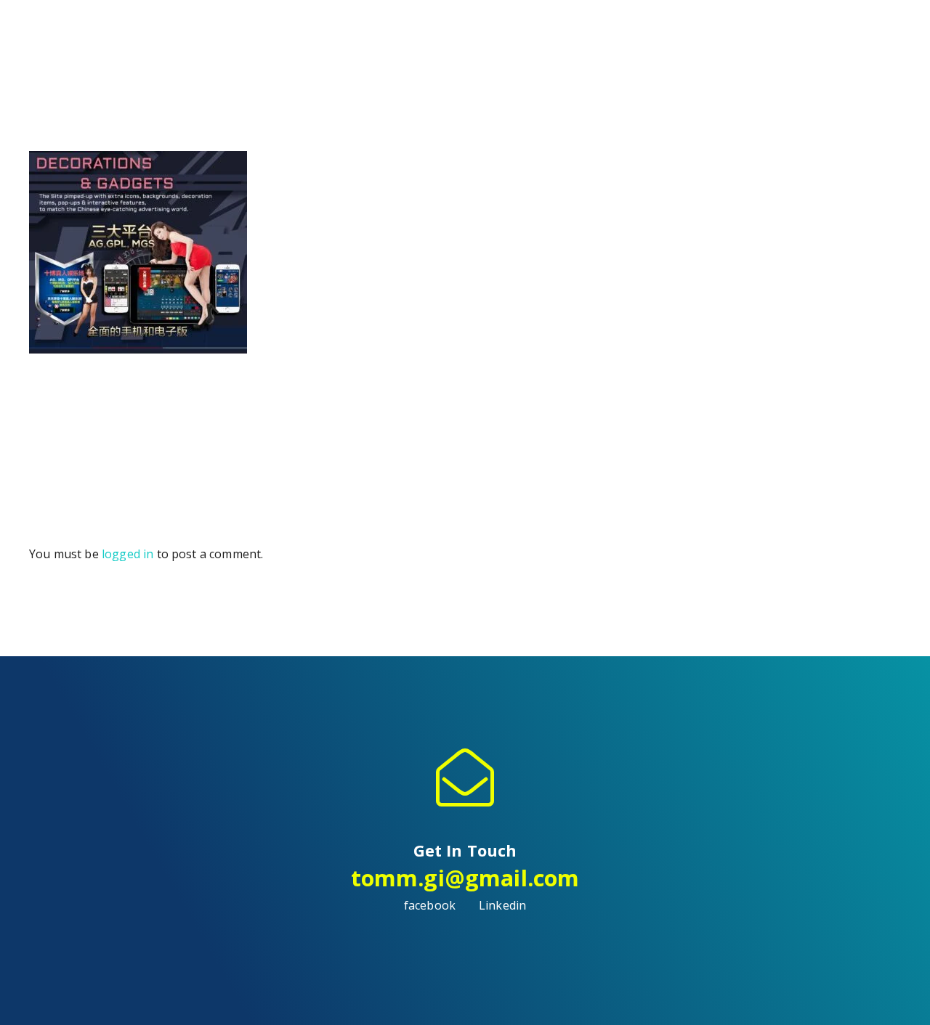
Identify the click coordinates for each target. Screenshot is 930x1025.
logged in (127, 554)
